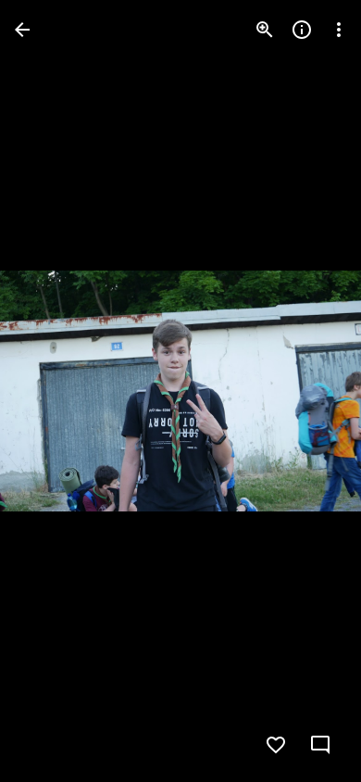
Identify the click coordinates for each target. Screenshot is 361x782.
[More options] (338, 29)
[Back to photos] (22, 29)
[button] (52, 391)
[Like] (276, 745)
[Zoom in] (264, 29)
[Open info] (301, 29)
